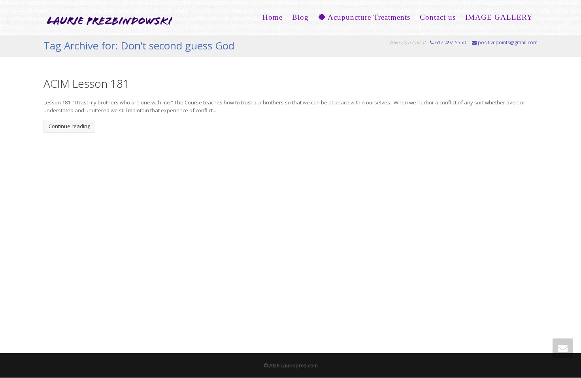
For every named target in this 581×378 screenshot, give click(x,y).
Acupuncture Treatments (368, 17)
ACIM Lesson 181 (86, 83)
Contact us (438, 17)
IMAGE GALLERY (499, 17)
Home (272, 17)
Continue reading (69, 126)
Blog (300, 17)
